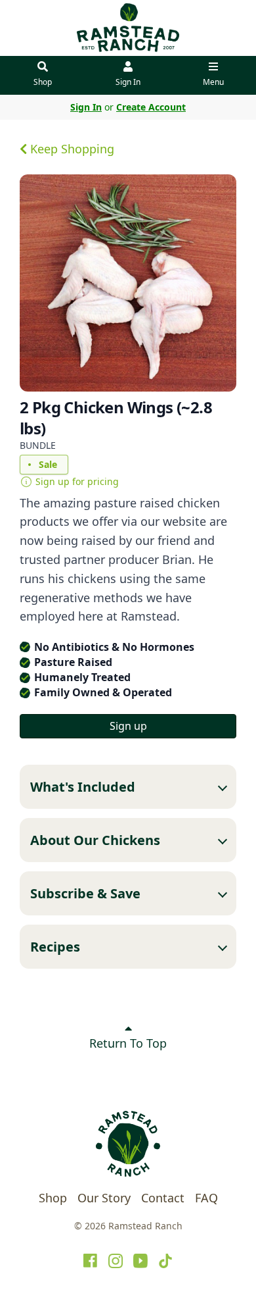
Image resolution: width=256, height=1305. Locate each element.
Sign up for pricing (77, 481)
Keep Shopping (70, 149)
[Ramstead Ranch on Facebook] (90, 1261)
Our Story (104, 1198)
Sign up (128, 726)
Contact (162, 1198)
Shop (42, 82)
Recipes (55, 947)
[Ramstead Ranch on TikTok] (165, 1261)
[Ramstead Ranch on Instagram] (115, 1261)
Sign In (128, 82)
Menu (213, 82)
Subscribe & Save (85, 893)
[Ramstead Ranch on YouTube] (140, 1261)
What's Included (82, 787)
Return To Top (128, 1043)
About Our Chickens (95, 840)
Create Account (151, 107)
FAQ (206, 1198)
